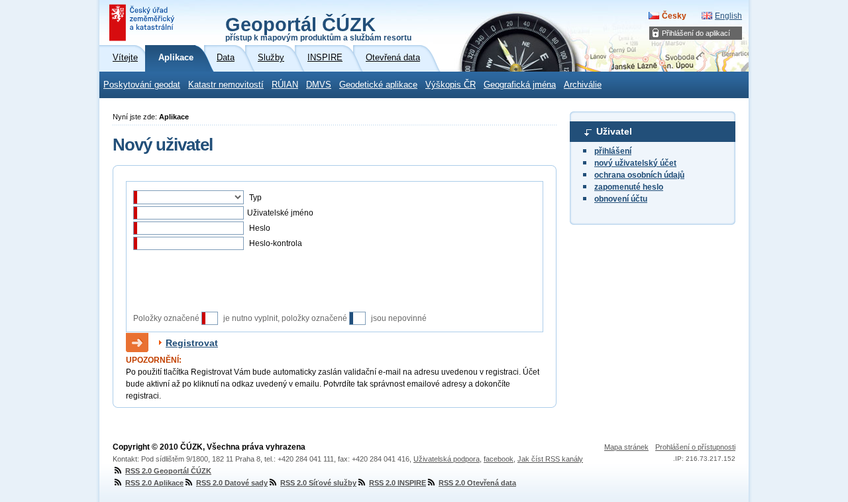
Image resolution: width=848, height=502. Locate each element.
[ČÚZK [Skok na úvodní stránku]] (143, 22)
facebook (498, 459)
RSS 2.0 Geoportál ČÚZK (168, 471)
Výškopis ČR (450, 85)
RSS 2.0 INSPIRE (397, 483)
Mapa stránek (626, 447)
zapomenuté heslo (628, 187)
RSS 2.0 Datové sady (232, 483)
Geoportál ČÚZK (318, 28)
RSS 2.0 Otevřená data (477, 483)
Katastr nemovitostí (226, 85)
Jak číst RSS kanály (550, 459)
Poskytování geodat (141, 85)
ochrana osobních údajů (639, 175)
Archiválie (583, 85)
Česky (674, 16)
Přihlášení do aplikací (696, 33)
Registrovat (192, 343)
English (728, 16)
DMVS (318, 85)
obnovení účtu (620, 199)
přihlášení (612, 151)
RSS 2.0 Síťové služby (318, 483)
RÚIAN (285, 85)
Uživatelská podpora (446, 459)
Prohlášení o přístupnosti (695, 447)
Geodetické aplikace (378, 85)
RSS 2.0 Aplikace (154, 483)
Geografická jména (520, 85)
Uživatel (614, 131)
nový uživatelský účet (635, 163)
